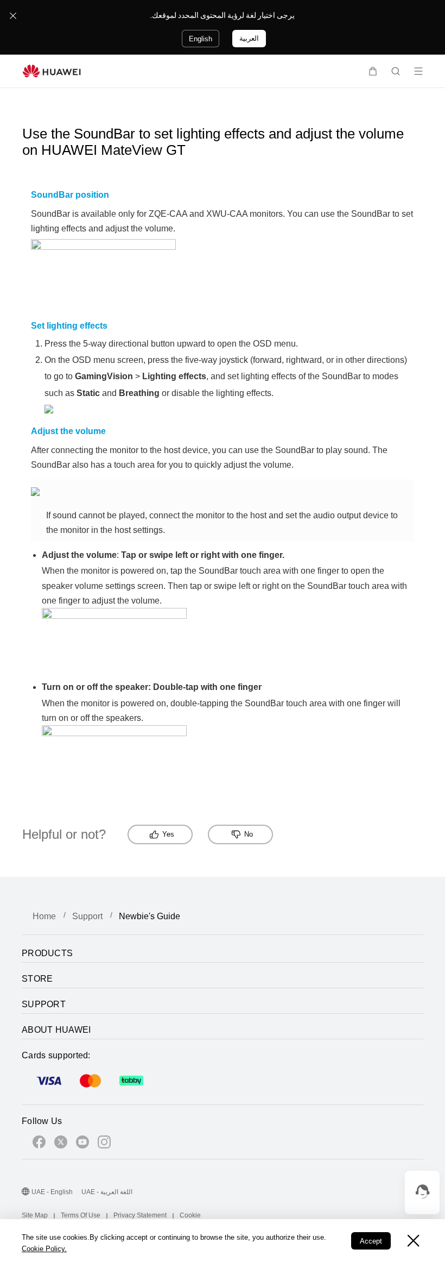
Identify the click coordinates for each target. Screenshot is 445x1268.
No (248, 834)
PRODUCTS (47, 953)
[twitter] (60, 1144)
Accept (371, 1241)
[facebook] (39, 1144)
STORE (37, 978)
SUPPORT (44, 1004)
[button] (373, 71)
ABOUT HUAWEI (56, 1029)
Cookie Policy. (44, 1249)
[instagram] (104, 1144)
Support (87, 916)
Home (44, 916)
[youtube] (82, 1144)
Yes (168, 834)
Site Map (35, 1215)
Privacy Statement (140, 1215)
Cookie (190, 1215)
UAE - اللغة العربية (106, 1192)
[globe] (25, 1192)
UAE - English (52, 1192)
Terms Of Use (80, 1215)
